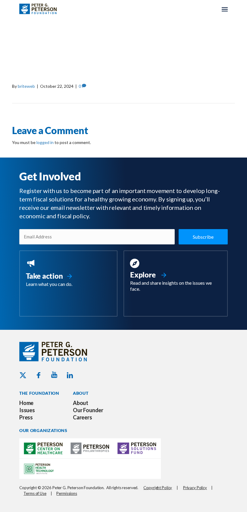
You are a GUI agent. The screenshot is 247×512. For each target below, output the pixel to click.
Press (26, 417)
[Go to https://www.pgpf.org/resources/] (175, 276)
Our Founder (88, 410)
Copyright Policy (157, 487)
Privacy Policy (195, 487)
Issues (27, 410)
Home (26, 403)
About (80, 403)
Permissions (66, 493)
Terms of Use (34, 493)
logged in (45, 142)
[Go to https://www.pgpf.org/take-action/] (68, 273)
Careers (82, 417)
